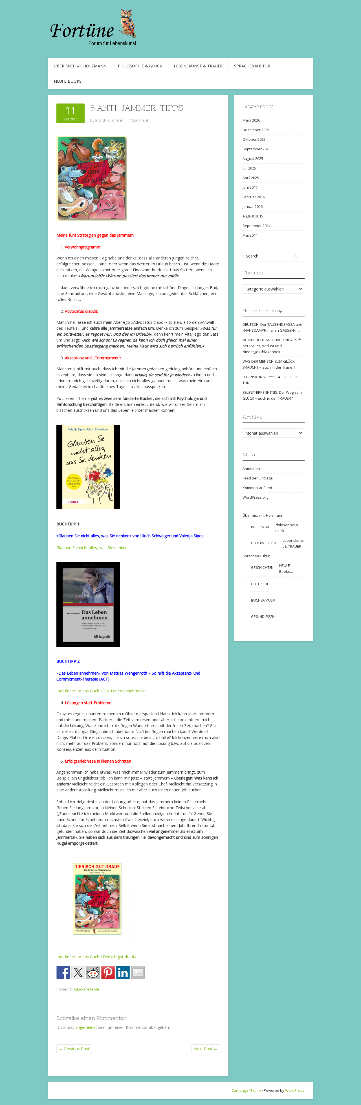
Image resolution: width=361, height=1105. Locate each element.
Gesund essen (263, 616)
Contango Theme (246, 1090)
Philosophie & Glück (140, 66)
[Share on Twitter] (78, 972)
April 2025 (251, 177)
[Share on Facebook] (63, 972)
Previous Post (74, 1048)
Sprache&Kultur (252, 66)
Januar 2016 (253, 206)
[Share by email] (138, 972)
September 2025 (256, 148)
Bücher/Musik (263, 600)
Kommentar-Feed (257, 487)
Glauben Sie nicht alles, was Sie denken (91, 547)
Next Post (205, 1048)
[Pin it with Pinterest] (108, 972)
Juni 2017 (250, 187)
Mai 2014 (250, 235)
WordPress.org (255, 497)
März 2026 (251, 120)
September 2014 (256, 225)
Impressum (260, 527)
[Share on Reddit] (93, 972)
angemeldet (86, 1027)
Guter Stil (260, 584)
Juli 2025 (249, 168)
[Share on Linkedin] (123, 972)
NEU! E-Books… (69, 81)
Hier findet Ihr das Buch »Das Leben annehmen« (100, 691)
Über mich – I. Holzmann (80, 66)
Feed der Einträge (258, 478)
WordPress (294, 1090)
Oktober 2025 (254, 139)
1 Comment (138, 120)
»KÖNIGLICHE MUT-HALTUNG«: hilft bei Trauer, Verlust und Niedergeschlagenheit (272, 345)
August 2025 (253, 158)
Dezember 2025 (256, 129)
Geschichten (262, 567)
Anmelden (251, 468)
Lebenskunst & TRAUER (198, 66)
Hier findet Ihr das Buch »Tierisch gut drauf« (96, 956)
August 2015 (253, 216)
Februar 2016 (254, 196)
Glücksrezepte (86, 989)
